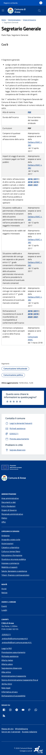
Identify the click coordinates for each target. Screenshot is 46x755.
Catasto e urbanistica (10, 547)
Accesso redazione (29, 731)
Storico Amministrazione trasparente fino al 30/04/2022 (19, 681)
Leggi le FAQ (6, 648)
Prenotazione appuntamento (13, 652)
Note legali (5, 687)
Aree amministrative (10, 498)
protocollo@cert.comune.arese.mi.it (16, 642)
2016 (30, 178)
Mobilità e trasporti (9, 567)
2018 (30, 181)
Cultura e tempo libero (10, 551)
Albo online (6, 672)
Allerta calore (7, 664)
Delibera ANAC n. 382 (35, 144)
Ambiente (5, 535)
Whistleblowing (21, 728)
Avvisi (4, 588)
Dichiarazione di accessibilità (13, 695)
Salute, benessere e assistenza (14, 571)
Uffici (3, 521)
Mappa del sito (7, 728)
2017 (36, 178)
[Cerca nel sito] (39, 11)
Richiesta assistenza (9, 656)
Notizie (4, 592)
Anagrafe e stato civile (10, 539)
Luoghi (4, 610)
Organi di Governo (9, 510)
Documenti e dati (8, 502)
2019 (36, 181)
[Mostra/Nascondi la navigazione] (2, 10)
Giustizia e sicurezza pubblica (13, 559)
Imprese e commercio (10, 563)
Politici (4, 518)
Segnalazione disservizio (11, 668)
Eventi (4, 606)
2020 (30, 184)
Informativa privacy (9, 691)
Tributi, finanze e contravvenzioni (15, 575)
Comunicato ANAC (33, 338)
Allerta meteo (7, 660)
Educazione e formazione (11, 555)
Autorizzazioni (7, 543)
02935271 (6, 634)
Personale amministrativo (12, 514)
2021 (36, 184)
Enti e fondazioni (8, 506)
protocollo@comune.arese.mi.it (14, 638)
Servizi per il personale (10, 731)
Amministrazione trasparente (13, 676)
